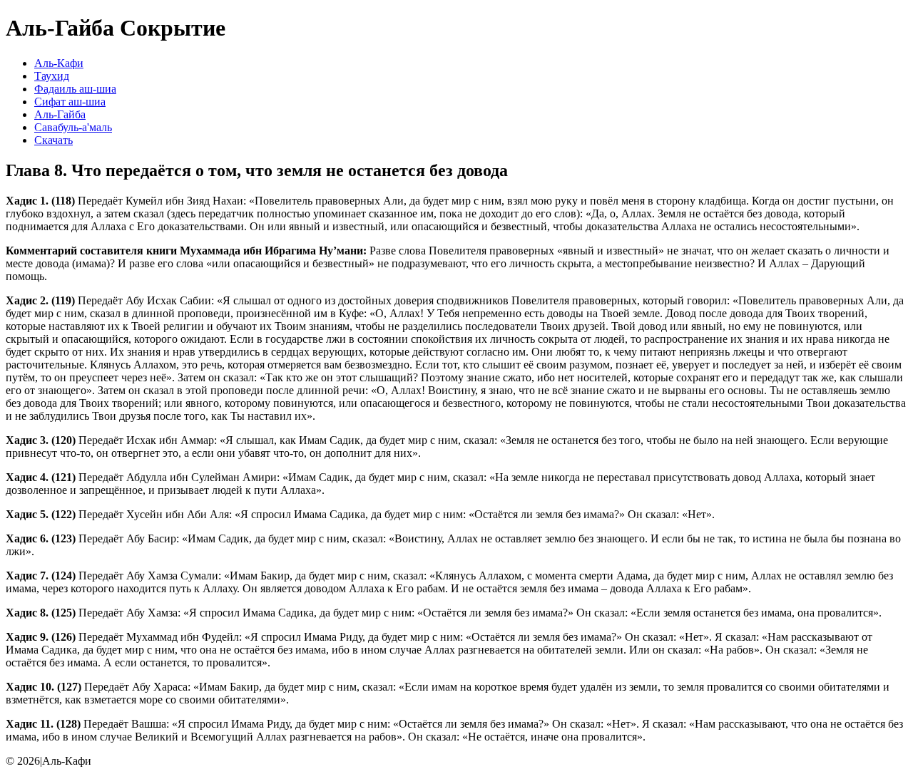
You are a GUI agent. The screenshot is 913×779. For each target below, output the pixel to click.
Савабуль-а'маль (73, 127)
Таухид (51, 76)
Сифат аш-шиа (70, 102)
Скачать (53, 140)
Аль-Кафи (58, 63)
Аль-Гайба (60, 114)
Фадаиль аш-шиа (75, 89)
